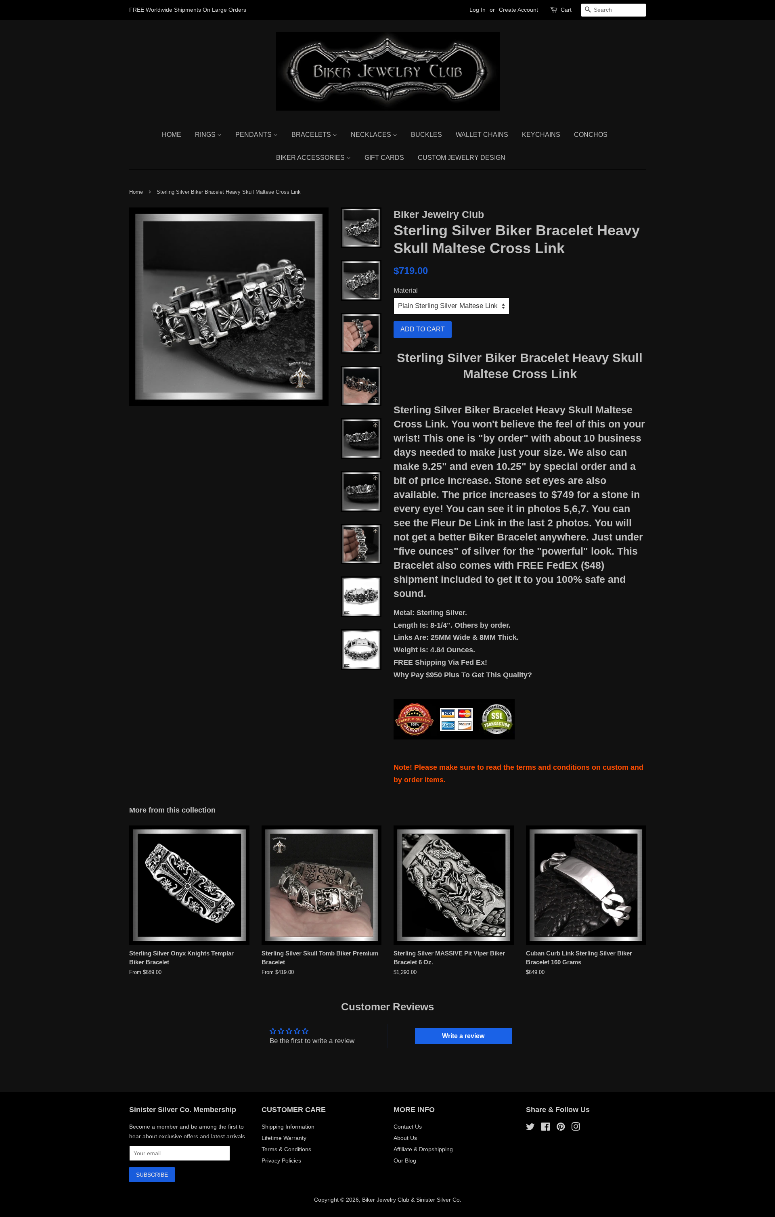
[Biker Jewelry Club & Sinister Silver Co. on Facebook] (545, 1128)
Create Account (518, 9)
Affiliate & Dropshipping (423, 1149)
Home (171, 134)
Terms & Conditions (286, 1149)
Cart (566, 9)
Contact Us (408, 1126)
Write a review (463, 1036)
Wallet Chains (482, 134)
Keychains (541, 134)
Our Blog (405, 1160)
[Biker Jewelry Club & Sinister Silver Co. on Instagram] (575, 1128)
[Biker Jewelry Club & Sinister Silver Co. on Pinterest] (560, 1128)
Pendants (254, 134)
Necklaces (372, 134)
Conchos (590, 134)
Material (406, 290)
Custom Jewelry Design (461, 157)
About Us (405, 1138)
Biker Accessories (311, 157)
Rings (206, 134)
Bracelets (312, 134)
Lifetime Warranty (284, 1138)
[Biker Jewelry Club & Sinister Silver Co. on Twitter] (530, 1128)
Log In (477, 9)
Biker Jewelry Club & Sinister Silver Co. (411, 1199)
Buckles (426, 134)
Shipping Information (288, 1126)
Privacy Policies (281, 1160)
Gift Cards (384, 157)
